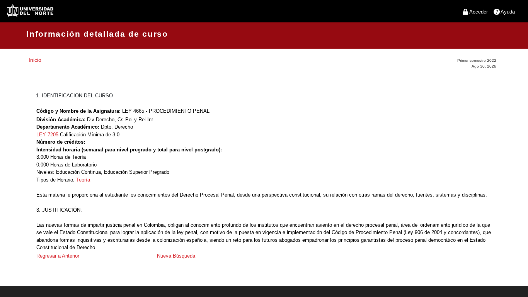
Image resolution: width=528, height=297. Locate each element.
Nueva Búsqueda (176, 256)
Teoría (83, 180)
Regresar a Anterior (57, 256)
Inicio (35, 60)
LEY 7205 (47, 134)
